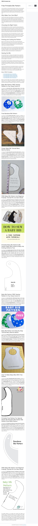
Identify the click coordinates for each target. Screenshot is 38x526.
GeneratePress (24, 524)
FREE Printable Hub (5, 1)
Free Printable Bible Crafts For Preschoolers (9, 77)
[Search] (35, 6)
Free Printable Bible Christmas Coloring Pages (10, 75)
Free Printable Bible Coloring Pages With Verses (10, 76)
